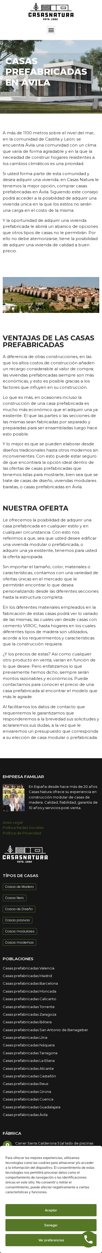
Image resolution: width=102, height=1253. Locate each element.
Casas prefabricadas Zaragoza (29, 1014)
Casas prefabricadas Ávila (25, 1114)
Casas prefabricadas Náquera (29, 1045)
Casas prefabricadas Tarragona (30, 1053)
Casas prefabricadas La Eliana (29, 1060)
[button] (51, 30)
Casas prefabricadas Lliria (25, 1037)
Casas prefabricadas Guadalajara (31, 1107)
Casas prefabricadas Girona (27, 1091)
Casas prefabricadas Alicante (28, 1068)
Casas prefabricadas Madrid (27, 976)
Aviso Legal (13, 822)
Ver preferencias (51, 1240)
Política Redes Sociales (23, 827)
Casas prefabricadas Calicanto (29, 999)
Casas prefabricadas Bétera (27, 1022)
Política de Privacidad (22, 833)
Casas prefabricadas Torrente (29, 1007)
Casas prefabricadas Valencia (28, 968)
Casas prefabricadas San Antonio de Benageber (45, 1030)
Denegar (51, 1225)
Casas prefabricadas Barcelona (30, 983)
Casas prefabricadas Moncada (29, 991)
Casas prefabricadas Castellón (29, 1076)
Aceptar (51, 1210)
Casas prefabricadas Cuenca (28, 1099)
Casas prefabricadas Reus (25, 1083)
